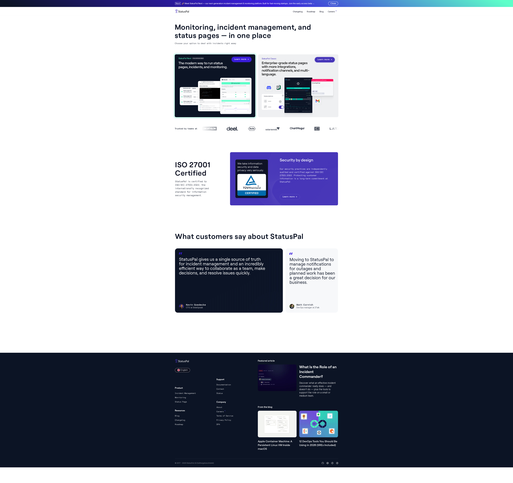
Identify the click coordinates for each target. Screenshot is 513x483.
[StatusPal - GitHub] (323, 463)
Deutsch (184, 385)
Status (219, 393)
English (184, 370)
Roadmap (311, 11)
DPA (218, 424)
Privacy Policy (223, 420)
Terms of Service (224, 416)
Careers (331, 11)
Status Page (181, 402)
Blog (322, 11)
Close (333, 3)
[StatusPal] (182, 11)
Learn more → (241, 59)
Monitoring (180, 397)
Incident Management (185, 393)
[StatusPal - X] (328, 463)
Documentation (223, 385)
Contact (220, 389)
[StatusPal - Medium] (332, 463)
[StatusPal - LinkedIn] (337, 463)
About (219, 407)
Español (184, 381)
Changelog (298, 11)
